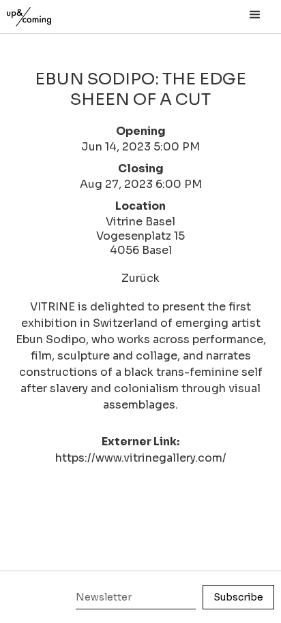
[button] (255, 15)
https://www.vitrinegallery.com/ (140, 458)
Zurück (140, 278)
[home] (44, 13)
